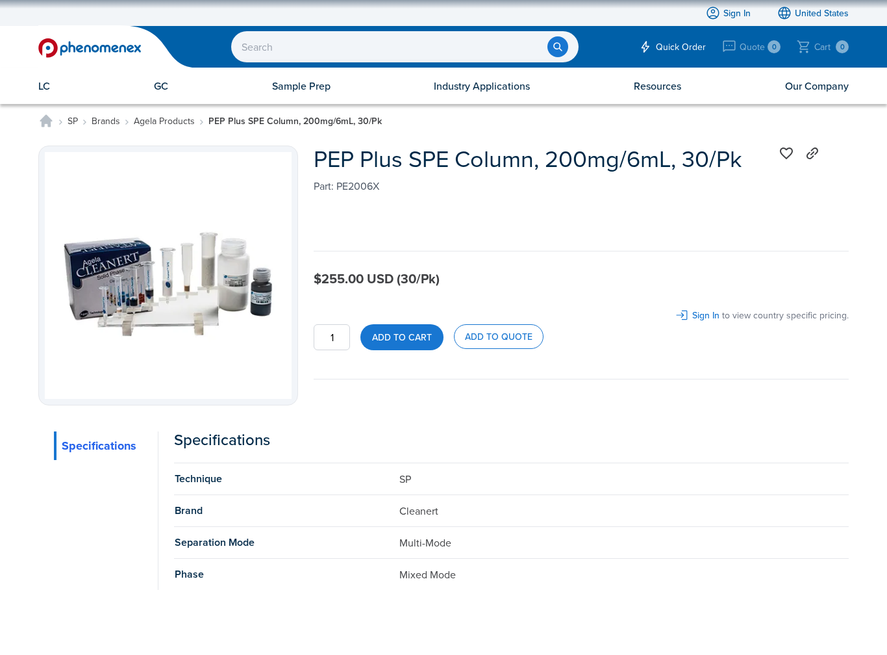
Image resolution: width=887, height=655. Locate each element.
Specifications (99, 445)
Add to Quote (498, 336)
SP (73, 120)
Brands (106, 120)
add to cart (402, 337)
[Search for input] (557, 46)
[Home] (46, 121)
